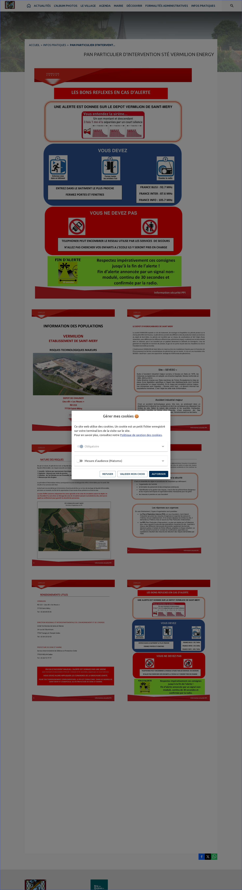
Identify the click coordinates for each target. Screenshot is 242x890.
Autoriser (159, 474)
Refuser (107, 474)
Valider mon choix (132, 474)
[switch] (78, 461)
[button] (121, 446)
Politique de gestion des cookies (141, 435)
